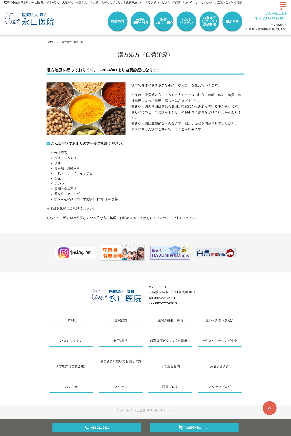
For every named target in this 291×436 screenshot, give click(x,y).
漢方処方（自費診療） (71, 366)
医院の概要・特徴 (140, 21)
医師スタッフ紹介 (163, 21)
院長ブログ (170, 386)
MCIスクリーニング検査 (220, 340)
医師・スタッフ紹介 (219, 320)
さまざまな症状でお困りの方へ (120, 364)
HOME (50, 42)
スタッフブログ (220, 386)
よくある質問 (170, 366)
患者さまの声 (219, 366)
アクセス (120, 386)
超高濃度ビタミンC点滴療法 (209, 21)
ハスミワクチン (186, 21)
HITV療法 (121, 340)
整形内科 (232, 21)
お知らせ (71, 386)
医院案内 (117, 21)
